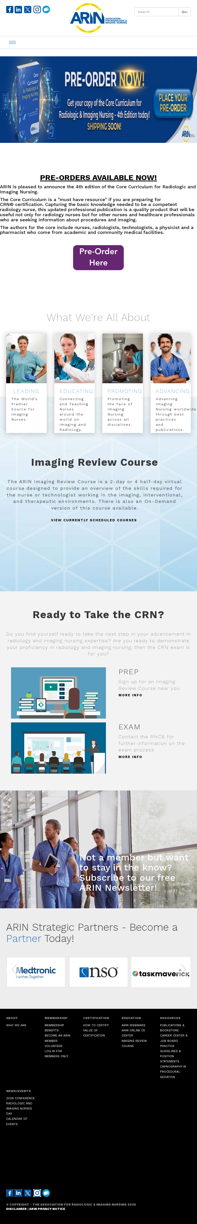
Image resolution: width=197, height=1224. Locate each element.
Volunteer (53, 1046)
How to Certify (96, 1025)
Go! (185, 12)
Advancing (173, 391)
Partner (23, 938)
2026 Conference (20, 1098)
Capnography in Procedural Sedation (173, 1071)
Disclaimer (16, 1209)
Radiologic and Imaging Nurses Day (19, 1108)
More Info (130, 695)
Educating (76, 391)
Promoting (124, 391)
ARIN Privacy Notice (47, 1209)
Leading (26, 391)
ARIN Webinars (133, 1025)
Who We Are (16, 1025)
